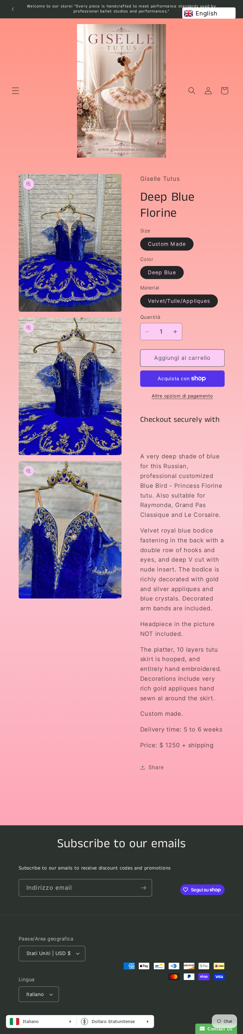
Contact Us (219, 1028)
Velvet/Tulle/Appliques (179, 301)
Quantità (150, 317)
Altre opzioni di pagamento (182, 396)
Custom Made (167, 244)
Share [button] (156, 767)
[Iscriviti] (143, 887)
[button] (15, 91)
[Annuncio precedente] (12, 8)
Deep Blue (162, 272)
